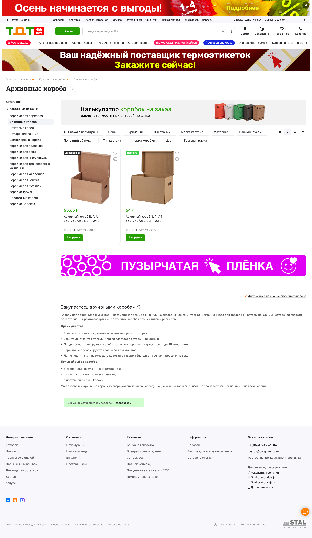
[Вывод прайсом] (302, 132)
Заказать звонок (275, 19)
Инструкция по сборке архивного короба (277, 296)
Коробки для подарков (26, 146)
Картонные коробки (23, 109)
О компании (74, 437)
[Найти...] (230, 31)
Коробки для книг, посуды (28, 158)
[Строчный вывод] (295, 132)
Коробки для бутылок (25, 186)
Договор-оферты (261, 487)
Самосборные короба (25, 140)
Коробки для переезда (26, 116)
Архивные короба (23, 122)
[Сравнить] (115, 159)
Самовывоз (135, 457)
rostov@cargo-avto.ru (263, 451)
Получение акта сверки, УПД (148, 470)
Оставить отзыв (199, 457)
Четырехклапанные (23, 134)
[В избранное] (115, 153)
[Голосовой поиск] (224, 31)
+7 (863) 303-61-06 (246, 20)
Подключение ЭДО (141, 464)
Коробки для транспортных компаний (29, 166)
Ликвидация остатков (22, 470)
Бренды (11, 476)
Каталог (12, 445)
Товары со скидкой (20, 457)
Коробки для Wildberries (26, 174)
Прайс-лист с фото (263, 482)
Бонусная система (140, 445)
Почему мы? (75, 445)
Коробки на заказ (22, 204)
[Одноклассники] (15, 500)
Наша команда (76, 451)
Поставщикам (76, 464)
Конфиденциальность (254, 524)
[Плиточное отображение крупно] (279, 132)
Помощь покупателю (142, 476)
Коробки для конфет (24, 180)
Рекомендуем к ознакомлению (210, 451)
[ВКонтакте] (8, 500)
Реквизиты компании (264, 472)
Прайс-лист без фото (264, 477)
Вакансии (73, 457)
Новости (193, 445)
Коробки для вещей (23, 152)
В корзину (73, 237)
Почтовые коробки (23, 128)
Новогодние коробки (24, 198)
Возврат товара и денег (144, 451)
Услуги (11, 483)
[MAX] (22, 500)
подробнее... (123, 402)
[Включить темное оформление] (304, 19)
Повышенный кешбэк (21, 464)
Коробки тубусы (21, 192)
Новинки (12, 451)
